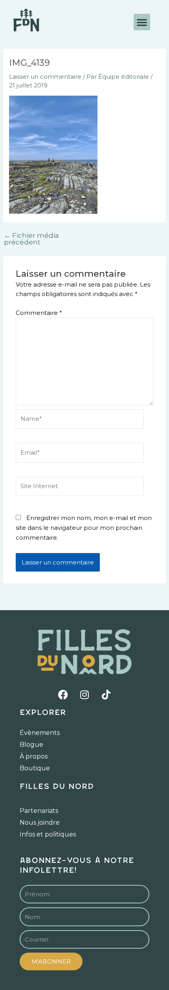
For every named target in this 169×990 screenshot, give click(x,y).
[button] (142, 22)
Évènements (40, 732)
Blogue (31, 744)
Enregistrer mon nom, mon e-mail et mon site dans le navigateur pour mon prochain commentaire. (84, 527)
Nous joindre (40, 822)
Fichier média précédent (31, 239)
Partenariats (39, 810)
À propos (34, 756)
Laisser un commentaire (45, 76)
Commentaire (39, 312)
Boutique (35, 768)
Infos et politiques (48, 834)
